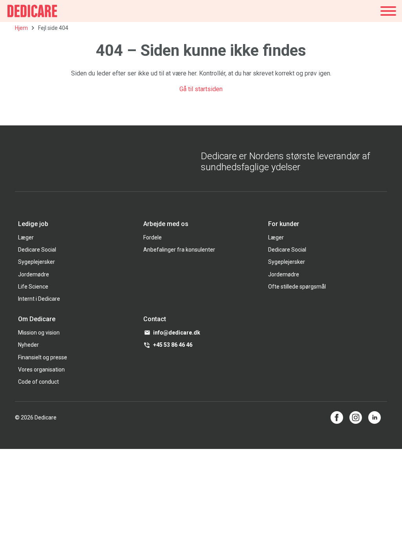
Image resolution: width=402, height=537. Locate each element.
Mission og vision (39, 332)
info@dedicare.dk (176, 332)
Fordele (152, 237)
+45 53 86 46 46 (172, 345)
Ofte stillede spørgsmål (297, 286)
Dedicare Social (37, 249)
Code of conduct (38, 382)
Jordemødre (33, 274)
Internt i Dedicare (39, 299)
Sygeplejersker (36, 262)
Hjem (21, 28)
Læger (26, 237)
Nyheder (28, 345)
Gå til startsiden (201, 89)
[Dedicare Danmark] (32, 11)
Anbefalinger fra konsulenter (179, 249)
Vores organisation (41, 369)
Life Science (33, 286)
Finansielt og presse (42, 357)
